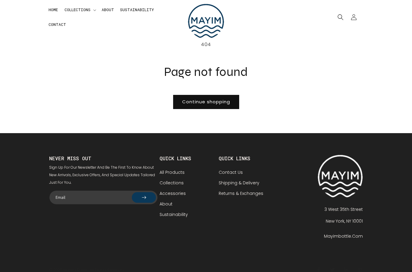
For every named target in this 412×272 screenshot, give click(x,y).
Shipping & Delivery (239, 183)
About (166, 204)
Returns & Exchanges (241, 193)
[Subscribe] (144, 197)
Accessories (173, 193)
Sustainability (174, 214)
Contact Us (231, 172)
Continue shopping (206, 101)
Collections (172, 183)
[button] (80, 9)
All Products (172, 172)
